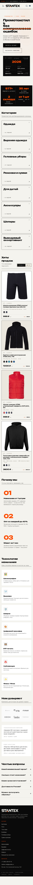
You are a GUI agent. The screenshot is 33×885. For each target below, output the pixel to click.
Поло (3, 826)
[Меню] (3, 6)
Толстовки (4, 829)
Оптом (7, 1)
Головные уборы (6, 834)
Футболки (4, 824)
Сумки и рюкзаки (6, 837)
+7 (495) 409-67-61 (22, 1)
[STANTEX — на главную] (10, 810)
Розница (3, 1)
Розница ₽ (21, 265)
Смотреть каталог (11, 45)
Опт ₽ (28, 265)
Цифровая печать (6, 849)
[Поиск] (26, 6)
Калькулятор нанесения (8, 855)
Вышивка (4, 847)
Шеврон (4, 852)
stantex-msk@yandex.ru (14, 1)
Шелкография (5, 844)
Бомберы (4, 832)
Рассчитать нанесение (12, 50)
